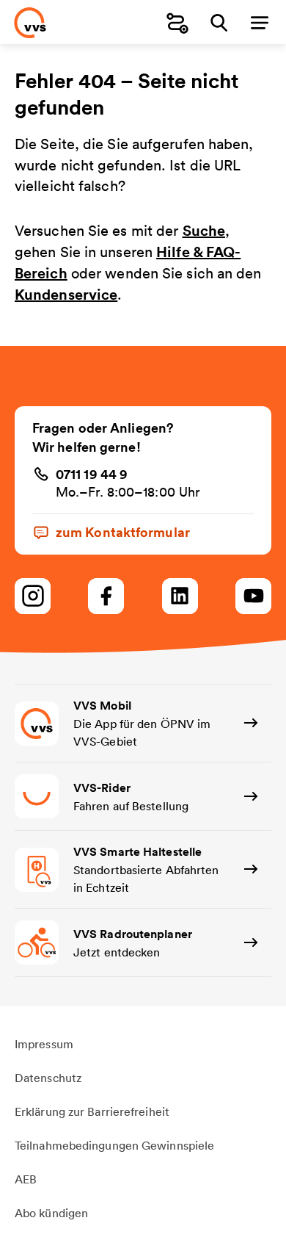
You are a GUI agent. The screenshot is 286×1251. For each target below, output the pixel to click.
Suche (204, 230)
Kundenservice (66, 294)
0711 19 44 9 (92, 474)
